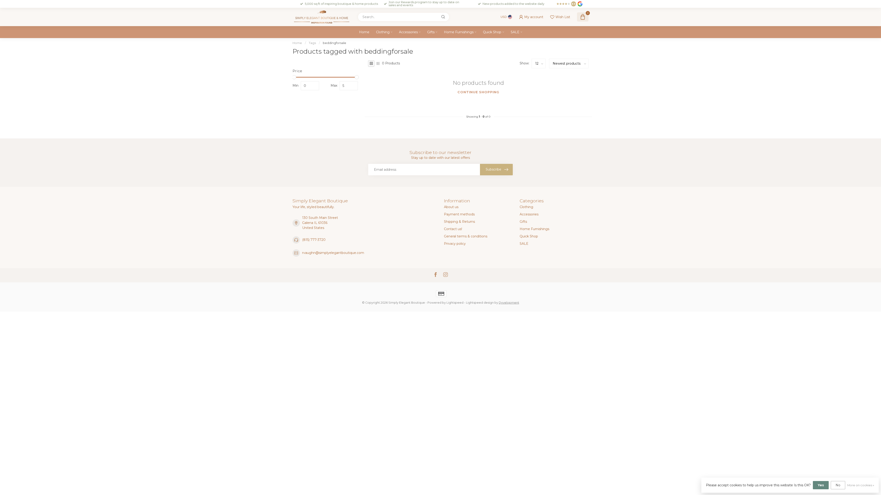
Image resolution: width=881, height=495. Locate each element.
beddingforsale (334, 43)
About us (451, 207)
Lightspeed (454, 302)
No (838, 485)
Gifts (431, 32)
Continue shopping (478, 92)
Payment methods (459, 214)
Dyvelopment (509, 302)
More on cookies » (860, 485)
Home (364, 32)
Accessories (408, 32)
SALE (515, 32)
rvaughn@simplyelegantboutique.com (333, 253)
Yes (821, 485)
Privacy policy (455, 244)
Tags (312, 43)
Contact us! (453, 229)
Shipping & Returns (459, 222)
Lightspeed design (480, 302)
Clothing (383, 32)
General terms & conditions (465, 236)
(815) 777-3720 (314, 240)
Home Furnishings (459, 32)
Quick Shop (492, 32)
